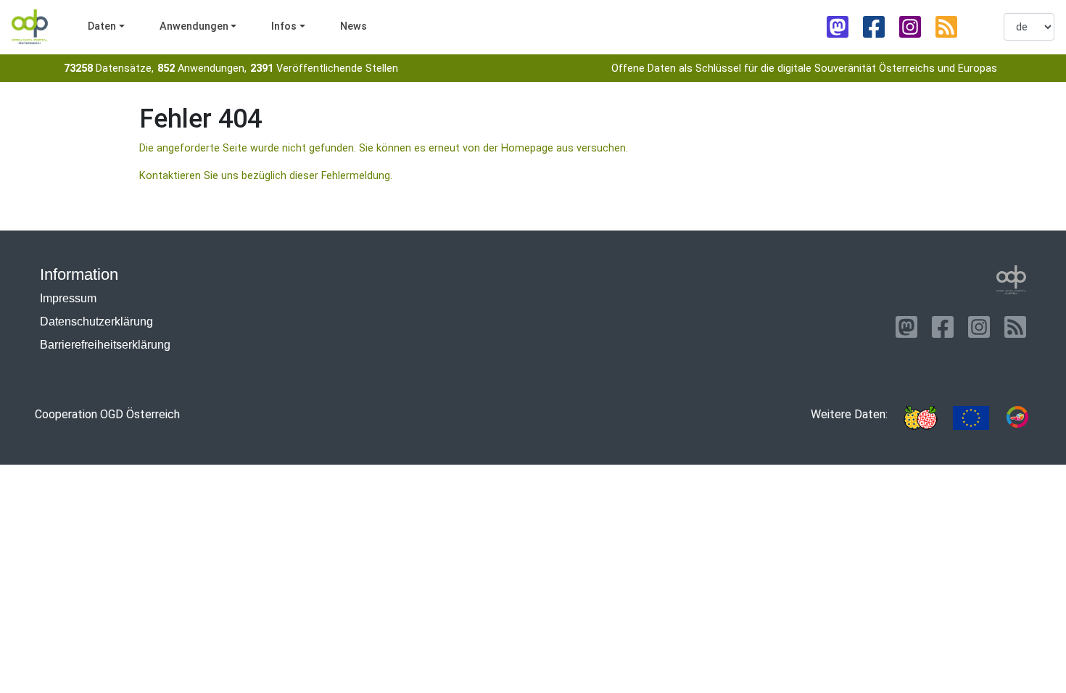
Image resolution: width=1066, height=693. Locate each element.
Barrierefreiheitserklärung (105, 345)
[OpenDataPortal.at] (1011, 279)
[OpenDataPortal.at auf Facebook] (874, 27)
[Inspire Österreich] (920, 418)
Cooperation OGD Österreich (107, 414)
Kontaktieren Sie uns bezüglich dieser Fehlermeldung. (265, 176)
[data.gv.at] (1017, 418)
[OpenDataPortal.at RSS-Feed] (946, 27)
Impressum (68, 298)
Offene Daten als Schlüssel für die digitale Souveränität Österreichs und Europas (804, 68)
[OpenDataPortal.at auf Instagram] (910, 27)
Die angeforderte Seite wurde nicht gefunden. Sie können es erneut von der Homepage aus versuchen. (383, 148)
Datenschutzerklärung (96, 321)
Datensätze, (109, 68)
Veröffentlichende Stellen (324, 68)
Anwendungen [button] (194, 26)
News (353, 26)
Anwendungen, (202, 68)
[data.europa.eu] (971, 418)
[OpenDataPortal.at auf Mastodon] (837, 27)
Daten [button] (102, 26)
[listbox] (1029, 27)
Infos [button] (284, 26)
